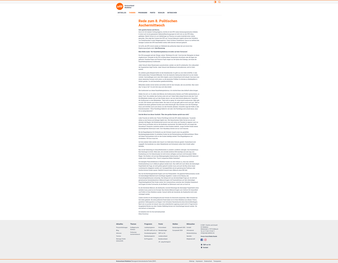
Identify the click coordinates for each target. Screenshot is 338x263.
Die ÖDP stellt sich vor (151, 230)
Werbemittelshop (192, 233)
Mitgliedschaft (191, 239)
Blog (117, 230)
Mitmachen (172, 13)
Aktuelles (122, 13)
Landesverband (162, 236)
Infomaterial (190, 230)
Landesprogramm (149, 227)
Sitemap (191, 261)
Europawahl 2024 (178, 230)
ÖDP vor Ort (161, 233)
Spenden (189, 236)
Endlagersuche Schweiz (134, 228)
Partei (152, 13)
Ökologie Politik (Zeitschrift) (121, 240)
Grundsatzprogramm (150, 233)
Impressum (199, 261)
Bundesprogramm (149, 236)
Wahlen (161, 13)
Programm (142, 13)
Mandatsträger (162, 230)
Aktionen (118, 233)
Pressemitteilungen (122, 227)
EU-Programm (148, 239)
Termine (118, 236)
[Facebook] (202, 240)
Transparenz (217, 261)
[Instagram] (205, 240)
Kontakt (189, 227)
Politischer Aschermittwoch (135, 233)
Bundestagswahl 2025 (179, 227)
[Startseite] (119, 6)
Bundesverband (162, 239)
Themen (132, 13)
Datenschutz (208, 261)
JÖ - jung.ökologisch (164, 242)
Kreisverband (162, 227)
